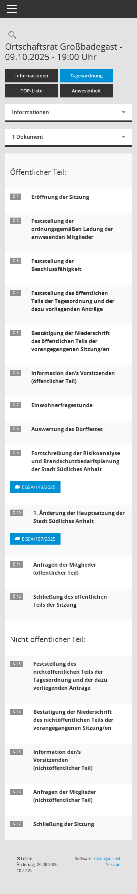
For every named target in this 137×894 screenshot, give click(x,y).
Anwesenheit (86, 90)
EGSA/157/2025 (39, 539)
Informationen (31, 75)
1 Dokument (27, 136)
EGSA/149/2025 (39, 487)
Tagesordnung (86, 75)
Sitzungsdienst (106, 861)
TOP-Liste (32, 90)
